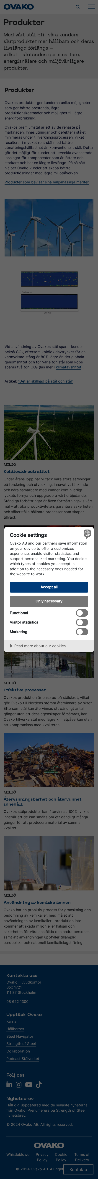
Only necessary (49, 601)
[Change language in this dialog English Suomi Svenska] (87, 534)
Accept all (49, 587)
